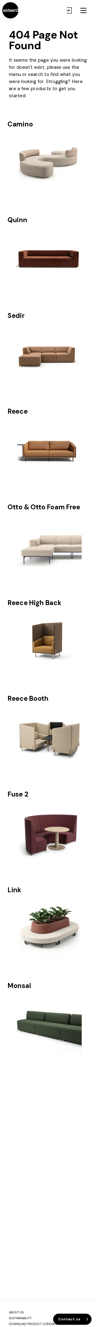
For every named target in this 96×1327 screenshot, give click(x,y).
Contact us (69, 1319)
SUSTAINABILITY (20, 1318)
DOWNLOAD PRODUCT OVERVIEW (33, 1324)
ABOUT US (16, 1312)
